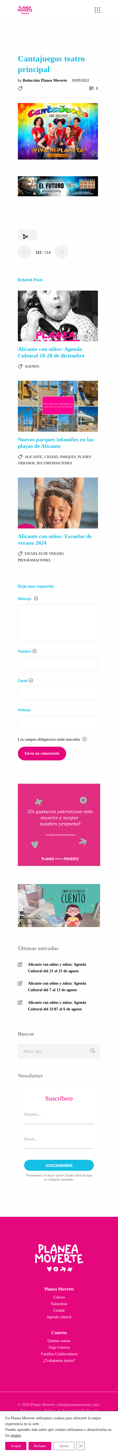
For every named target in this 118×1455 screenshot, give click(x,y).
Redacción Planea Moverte (45, 80)
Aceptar (16, 1446)
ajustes (16, 1435)
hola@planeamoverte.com (78, 1405)
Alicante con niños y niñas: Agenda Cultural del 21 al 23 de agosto (57, 967)
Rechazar (40, 1446)
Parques (68, 457)
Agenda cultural (59, 1317)
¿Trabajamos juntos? (59, 1361)
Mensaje (25, 599)
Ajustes (64, 1446)
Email (23, 681)
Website (24, 710)
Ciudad (51, 457)
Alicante (33, 457)
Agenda (32, 366)
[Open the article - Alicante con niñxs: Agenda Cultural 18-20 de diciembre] (58, 316)
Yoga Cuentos (59, 1347)
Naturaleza (59, 1304)
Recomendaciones (54, 463)
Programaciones (34, 560)
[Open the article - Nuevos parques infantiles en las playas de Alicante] (58, 406)
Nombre (24, 651)
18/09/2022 (80, 80)
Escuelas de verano (44, 554)
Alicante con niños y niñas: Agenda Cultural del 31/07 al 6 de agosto (57, 1006)
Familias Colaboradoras (59, 1354)
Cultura (59, 1297)
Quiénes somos (59, 1341)
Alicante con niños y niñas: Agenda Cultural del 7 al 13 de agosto (57, 986)
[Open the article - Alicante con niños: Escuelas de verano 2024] (58, 503)
